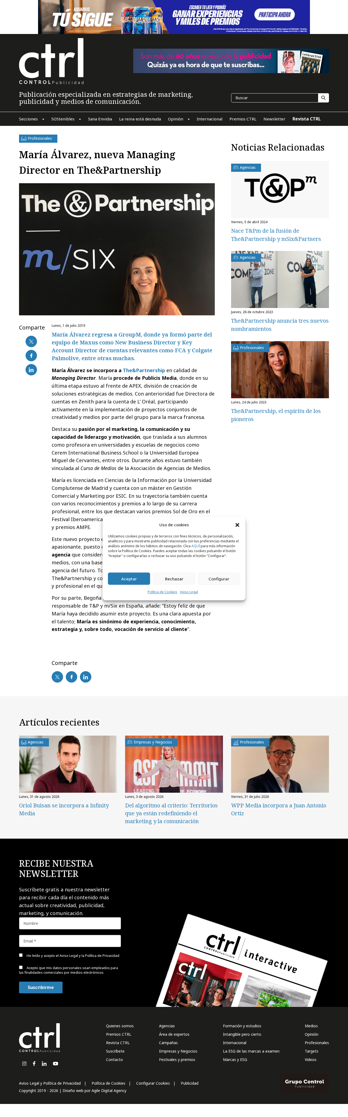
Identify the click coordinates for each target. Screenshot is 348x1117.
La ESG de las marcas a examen (251, 1051)
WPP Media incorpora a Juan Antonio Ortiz (278, 809)
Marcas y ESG (235, 1059)
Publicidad (189, 1083)
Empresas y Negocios (178, 1051)
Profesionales (317, 1042)
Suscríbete (115, 1051)
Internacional (234, 1042)
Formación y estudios (242, 1025)
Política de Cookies (162, 592)
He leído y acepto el (72, 955)
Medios (311, 1025)
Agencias (167, 1025)
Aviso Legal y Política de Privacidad (50, 1083)
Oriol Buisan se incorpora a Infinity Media (64, 809)
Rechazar (174, 578)
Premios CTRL (118, 1034)
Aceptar (129, 578)
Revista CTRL (118, 1042)
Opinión (311, 1034)
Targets (311, 1051)
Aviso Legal (189, 592)
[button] (237, 524)
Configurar (219, 578)
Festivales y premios (177, 1059)
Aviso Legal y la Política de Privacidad (89, 955)
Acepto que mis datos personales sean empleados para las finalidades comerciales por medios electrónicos (68, 970)
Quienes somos (120, 1025)
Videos (310, 1059)
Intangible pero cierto (242, 1034)
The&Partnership (144, 370)
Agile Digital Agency (109, 1090)
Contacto (114, 1059)
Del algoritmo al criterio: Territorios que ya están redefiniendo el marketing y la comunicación (171, 813)
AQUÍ (195, 546)
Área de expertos (174, 1034)
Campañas (168, 1042)
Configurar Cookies (153, 1083)
